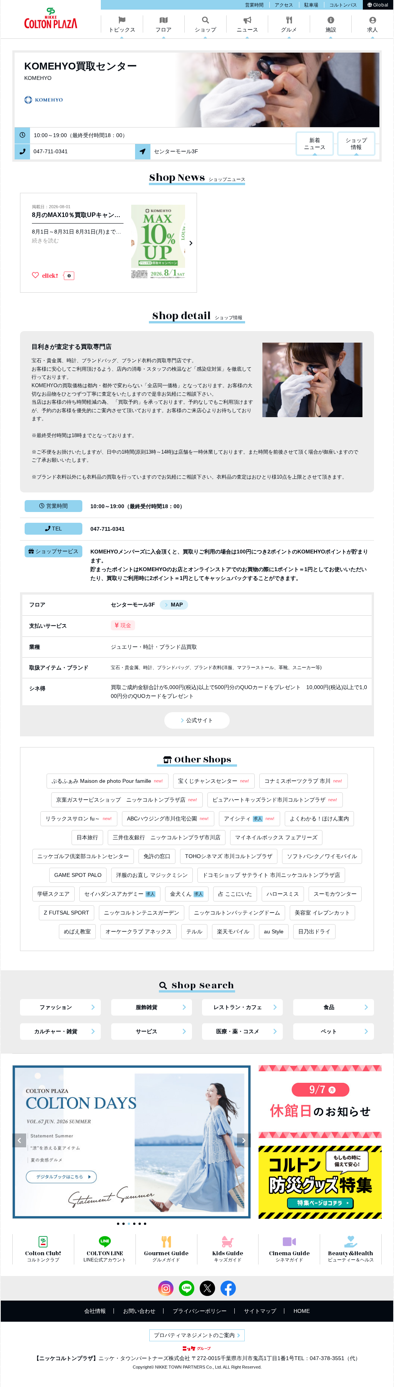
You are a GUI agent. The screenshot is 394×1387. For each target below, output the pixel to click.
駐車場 (311, 5)
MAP (177, 605)
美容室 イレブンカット (322, 913)
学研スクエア (53, 894)
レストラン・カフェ (238, 1007)
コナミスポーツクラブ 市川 (303, 781)
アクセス (284, 5)
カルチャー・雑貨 (55, 1031)
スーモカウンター (335, 894)
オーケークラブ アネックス (138, 931)
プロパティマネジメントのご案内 (194, 1335)
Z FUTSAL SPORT (66, 913)
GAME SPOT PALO (78, 875)
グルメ (289, 30)
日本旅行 (87, 837)
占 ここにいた (235, 894)
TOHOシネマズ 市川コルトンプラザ (228, 856)
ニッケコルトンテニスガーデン (141, 913)
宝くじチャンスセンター (213, 781)
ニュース (247, 30)
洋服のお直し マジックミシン (152, 875)
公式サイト (199, 720)
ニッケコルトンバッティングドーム (237, 913)
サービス (146, 1031)
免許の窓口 (157, 856)
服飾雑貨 (146, 1007)
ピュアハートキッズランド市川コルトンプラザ (274, 800)
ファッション (56, 1007)
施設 (331, 30)
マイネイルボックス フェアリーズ (276, 837)
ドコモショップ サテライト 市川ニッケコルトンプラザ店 (271, 875)
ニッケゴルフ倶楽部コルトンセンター (83, 856)
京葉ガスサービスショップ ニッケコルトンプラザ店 (126, 800)
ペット (329, 1031)
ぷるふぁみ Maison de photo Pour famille (107, 781)
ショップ (205, 30)
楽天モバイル (233, 931)
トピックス (122, 30)
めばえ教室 (77, 931)
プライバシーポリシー (200, 1311)
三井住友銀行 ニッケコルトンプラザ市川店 (166, 837)
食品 (329, 1007)
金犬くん (186, 894)
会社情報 (95, 1311)
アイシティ (249, 818)
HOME (302, 1311)
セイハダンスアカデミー (119, 894)
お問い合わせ (139, 1311)
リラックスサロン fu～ (78, 818)
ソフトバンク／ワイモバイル (322, 856)
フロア (163, 30)
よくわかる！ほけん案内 (319, 818)
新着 (315, 144)
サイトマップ (260, 1311)
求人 (372, 30)
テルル (194, 931)
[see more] (108, 242)
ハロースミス (283, 894)
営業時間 (254, 5)
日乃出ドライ (314, 931)
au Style (274, 931)
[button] (19, 1140)
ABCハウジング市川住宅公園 (168, 818)
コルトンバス (343, 5)
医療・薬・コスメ (237, 1031)
